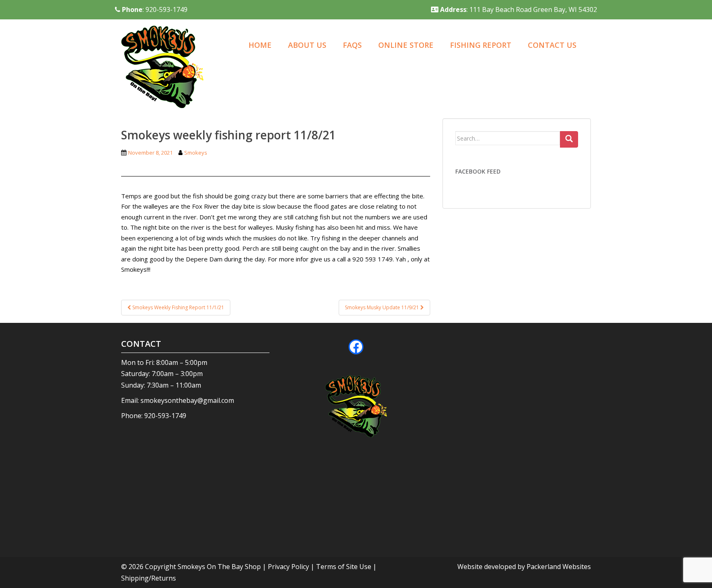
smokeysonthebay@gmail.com (187, 400)
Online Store (405, 45)
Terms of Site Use (343, 566)
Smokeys (195, 152)
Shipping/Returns (148, 578)
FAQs (352, 45)
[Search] (569, 139)
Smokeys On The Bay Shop (220, 566)
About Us (307, 45)
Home (260, 45)
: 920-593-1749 (154, 9)
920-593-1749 (165, 415)
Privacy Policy (288, 566)
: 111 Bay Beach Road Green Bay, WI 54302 (518, 9)
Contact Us (552, 45)
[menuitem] (260, 45)
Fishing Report (480, 45)
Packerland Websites (559, 566)
